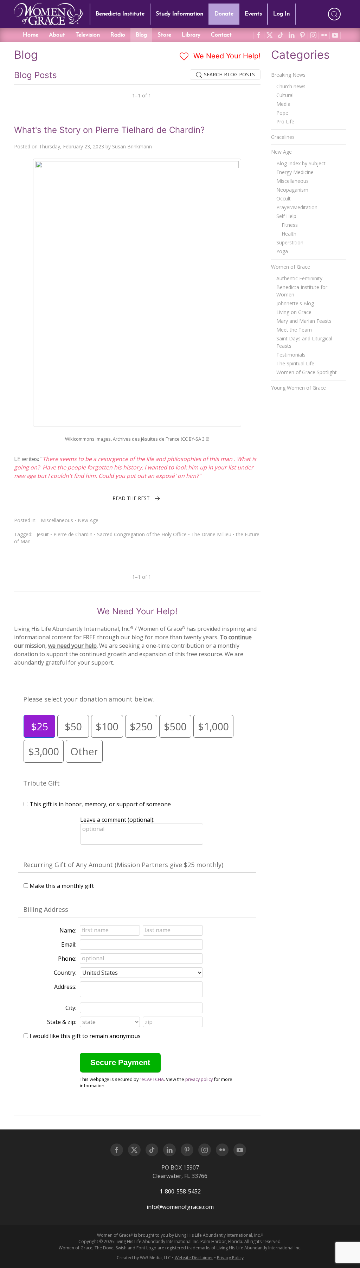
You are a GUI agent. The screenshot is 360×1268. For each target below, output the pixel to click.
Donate (223, 14)
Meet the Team (294, 329)
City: (70, 1008)
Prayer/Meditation (296, 207)
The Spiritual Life (295, 363)
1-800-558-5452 (180, 1191)
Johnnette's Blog (295, 303)
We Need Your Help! (226, 56)
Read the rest (131, 498)
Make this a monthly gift (62, 886)
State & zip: (61, 1022)
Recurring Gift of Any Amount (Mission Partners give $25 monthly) (123, 864)
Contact (221, 35)
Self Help (286, 216)
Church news (291, 86)
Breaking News (288, 74)
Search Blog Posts (228, 74)
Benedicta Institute (120, 14)
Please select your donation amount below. (88, 699)
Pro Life (285, 121)
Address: (65, 987)
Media (283, 104)
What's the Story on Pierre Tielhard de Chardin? (109, 130)
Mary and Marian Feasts (304, 321)
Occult (283, 198)
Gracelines (283, 137)
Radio (117, 35)
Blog (141, 35)
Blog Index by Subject (301, 163)
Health (289, 233)
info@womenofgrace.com (180, 1207)
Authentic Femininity (299, 278)
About (57, 35)
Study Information (179, 14)
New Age (88, 520)
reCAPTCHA (152, 1079)
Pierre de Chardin (72, 534)
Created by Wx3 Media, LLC (144, 1258)
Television (88, 35)
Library (191, 35)
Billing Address (45, 909)
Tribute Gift (41, 783)
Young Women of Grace (298, 387)
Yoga (282, 251)
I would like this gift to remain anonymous (85, 1036)
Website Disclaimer (194, 1258)
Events (253, 14)
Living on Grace (293, 312)
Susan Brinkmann (132, 146)
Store (164, 35)
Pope (282, 112)
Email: (68, 944)
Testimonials (291, 354)
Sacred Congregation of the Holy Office (142, 534)
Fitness (290, 225)
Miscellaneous (57, 520)
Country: (65, 972)
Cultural (285, 95)
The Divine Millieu (211, 534)
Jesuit (43, 534)
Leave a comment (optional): (117, 820)
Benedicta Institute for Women (301, 291)
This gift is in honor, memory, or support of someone (100, 804)
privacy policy (199, 1079)
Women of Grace (290, 266)
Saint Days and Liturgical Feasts (304, 342)
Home (30, 35)
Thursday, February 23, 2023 (71, 146)
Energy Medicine (295, 172)
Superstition (289, 242)
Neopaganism (292, 189)
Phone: (67, 958)
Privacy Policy (230, 1258)
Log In (281, 14)
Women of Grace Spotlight (306, 372)
